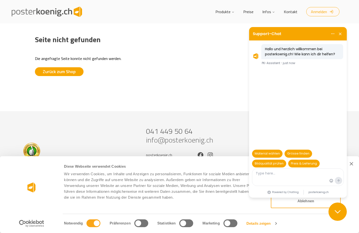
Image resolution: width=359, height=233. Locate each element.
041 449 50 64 (169, 131)
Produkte (223, 12)
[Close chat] (337, 212)
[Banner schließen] (351, 163)
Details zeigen (258, 223)
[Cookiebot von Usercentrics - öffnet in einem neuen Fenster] (31, 223)
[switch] (141, 223)
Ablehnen (305, 201)
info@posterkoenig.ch (179, 140)
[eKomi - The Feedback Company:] (54, 151)
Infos (266, 12)
